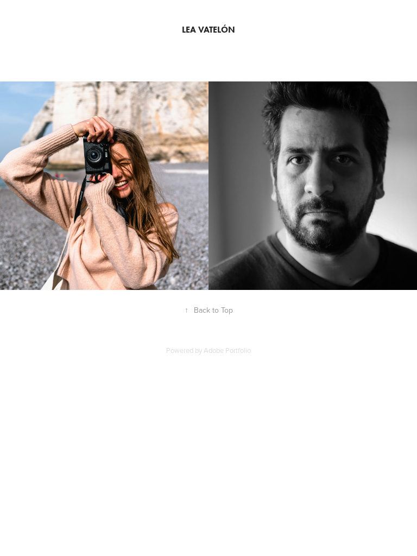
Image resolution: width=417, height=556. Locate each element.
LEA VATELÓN (208, 29)
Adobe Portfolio (227, 350)
